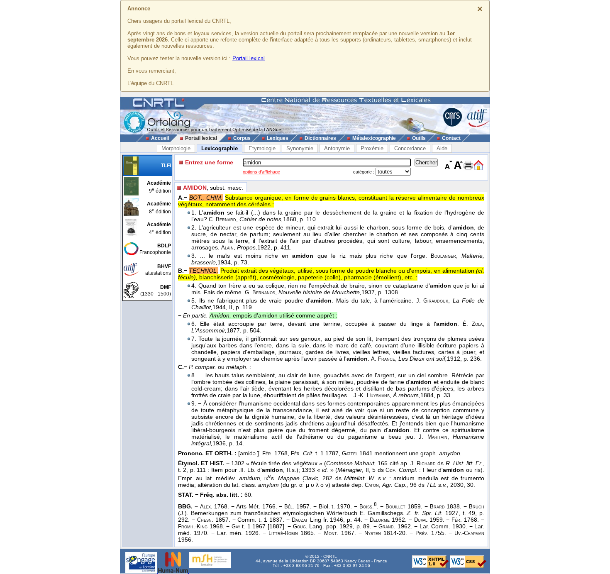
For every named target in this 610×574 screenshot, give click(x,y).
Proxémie (372, 148)
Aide (442, 148)
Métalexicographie (374, 138)
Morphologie (175, 148)
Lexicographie (219, 148)
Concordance (410, 148)
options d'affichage (261, 171)
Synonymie (299, 148)
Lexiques (277, 138)
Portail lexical (248, 58)
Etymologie (262, 148)
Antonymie (337, 148)
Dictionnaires (320, 138)
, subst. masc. (213, 187)
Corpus (242, 138)
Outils (419, 138)
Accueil (160, 138)
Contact (451, 138)
